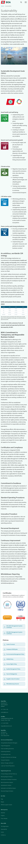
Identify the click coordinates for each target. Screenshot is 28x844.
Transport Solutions (5, 760)
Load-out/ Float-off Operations (8, 766)
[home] (6, 2)
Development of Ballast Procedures (9, 779)
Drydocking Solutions (5, 751)
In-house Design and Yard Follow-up (9, 774)
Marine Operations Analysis (7, 782)
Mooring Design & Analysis (7, 776)
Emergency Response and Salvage (8, 757)
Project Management (5, 746)
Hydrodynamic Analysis (6, 785)
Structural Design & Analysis (7, 791)
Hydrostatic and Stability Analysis (8, 788)
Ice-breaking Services (6, 754)
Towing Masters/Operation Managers (9, 743)
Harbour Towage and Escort (7, 763)
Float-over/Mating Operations (7, 748)
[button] (25, 2)
